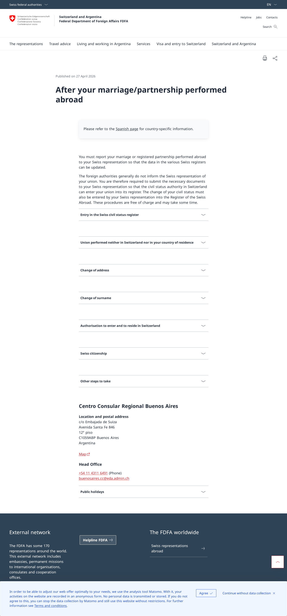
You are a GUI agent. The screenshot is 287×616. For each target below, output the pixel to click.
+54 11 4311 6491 (93, 473)
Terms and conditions (50, 605)
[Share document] (275, 58)
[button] (26, 44)
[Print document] (265, 58)
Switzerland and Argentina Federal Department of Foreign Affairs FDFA (93, 19)
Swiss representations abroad (169, 548)
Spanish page (127, 128)
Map (82, 454)
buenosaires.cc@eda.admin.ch (104, 478)
